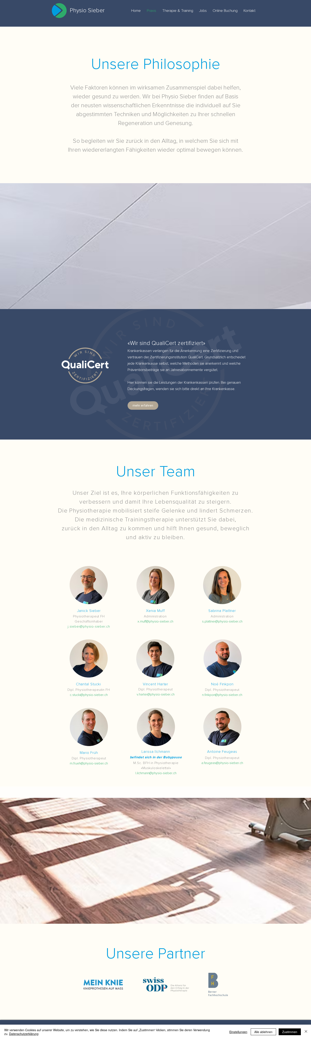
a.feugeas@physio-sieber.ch (222, 763)
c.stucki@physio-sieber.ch (89, 695)
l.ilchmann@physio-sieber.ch (155, 773)
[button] (89, 585)
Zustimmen (289, 1032)
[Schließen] (305, 1032)
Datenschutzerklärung (24, 1034)
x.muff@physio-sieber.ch (155, 621)
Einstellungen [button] (238, 1032)
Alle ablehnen (263, 1032)
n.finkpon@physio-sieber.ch (222, 695)
